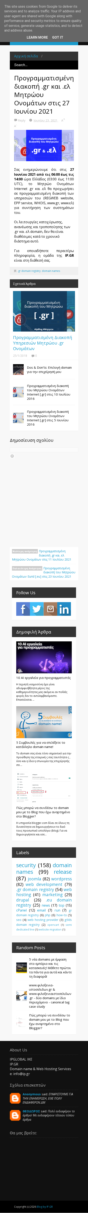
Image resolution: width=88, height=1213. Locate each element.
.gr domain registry (29, 271)
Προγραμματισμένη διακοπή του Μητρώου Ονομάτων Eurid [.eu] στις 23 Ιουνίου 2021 (43, 572)
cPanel (21, 910)
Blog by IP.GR (45, 1207)
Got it (57, 37)
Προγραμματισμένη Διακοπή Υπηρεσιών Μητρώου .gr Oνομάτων (42, 343)
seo (18, 920)
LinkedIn (64, 609)
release (63, 871)
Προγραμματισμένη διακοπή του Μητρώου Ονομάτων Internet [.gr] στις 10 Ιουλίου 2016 (48, 392)
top (61, 905)
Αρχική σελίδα (26, 56)
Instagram (50, 609)
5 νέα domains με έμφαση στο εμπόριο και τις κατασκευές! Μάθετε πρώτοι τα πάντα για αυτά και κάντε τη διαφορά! (50, 967)
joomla (34, 879)
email (41, 910)
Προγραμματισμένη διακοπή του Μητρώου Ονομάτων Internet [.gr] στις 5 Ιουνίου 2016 (48, 417)
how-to (62, 915)
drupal (22, 900)
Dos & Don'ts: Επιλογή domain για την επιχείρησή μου (49, 369)
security (26, 865)
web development (44, 884)
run (57, 910)
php (47, 915)
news (46, 905)
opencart (53, 925)
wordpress (61, 879)
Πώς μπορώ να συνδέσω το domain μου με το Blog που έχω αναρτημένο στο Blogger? (43, 812)
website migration (50, 929)
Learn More (37, 37)
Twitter (37, 609)
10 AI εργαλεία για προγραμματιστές (43, 677)
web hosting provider (43, 920)
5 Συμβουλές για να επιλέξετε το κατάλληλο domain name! (40, 744)
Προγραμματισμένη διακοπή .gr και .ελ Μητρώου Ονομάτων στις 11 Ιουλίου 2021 (41, 555)
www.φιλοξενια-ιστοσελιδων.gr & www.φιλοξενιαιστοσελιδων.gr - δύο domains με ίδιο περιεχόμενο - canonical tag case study (50, 996)
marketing (52, 894)
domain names (51, 271)
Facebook (23, 609)
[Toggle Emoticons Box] (12, 456)
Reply (22, 120)
